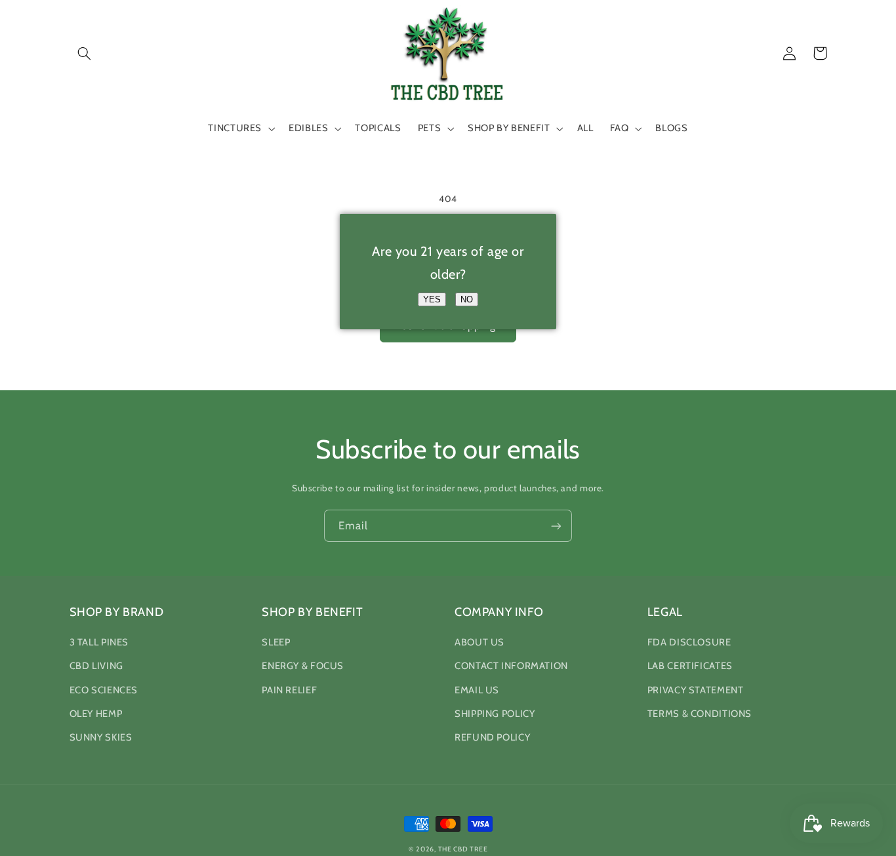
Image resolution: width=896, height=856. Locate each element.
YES (432, 299)
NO (466, 299)
